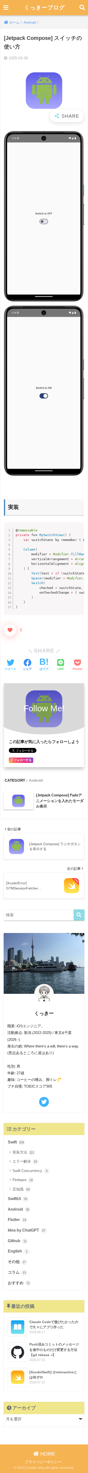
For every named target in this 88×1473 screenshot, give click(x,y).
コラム (17, 1272)
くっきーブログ (44, 7)
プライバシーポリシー (43, 1462)
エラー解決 (24, 1161)
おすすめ (19, 1283)
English (18, 1251)
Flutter (17, 1220)
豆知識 (21, 1189)
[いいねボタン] (10, 630)
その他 (17, 1262)
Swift (16, 1142)
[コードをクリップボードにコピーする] (78, 527)
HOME (47, 1454)
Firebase (22, 1180)
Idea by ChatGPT (26, 1230)
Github (17, 1241)
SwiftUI (17, 1199)
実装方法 (23, 1152)
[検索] (79, 914)
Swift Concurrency (30, 1171)
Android (36, 780)
